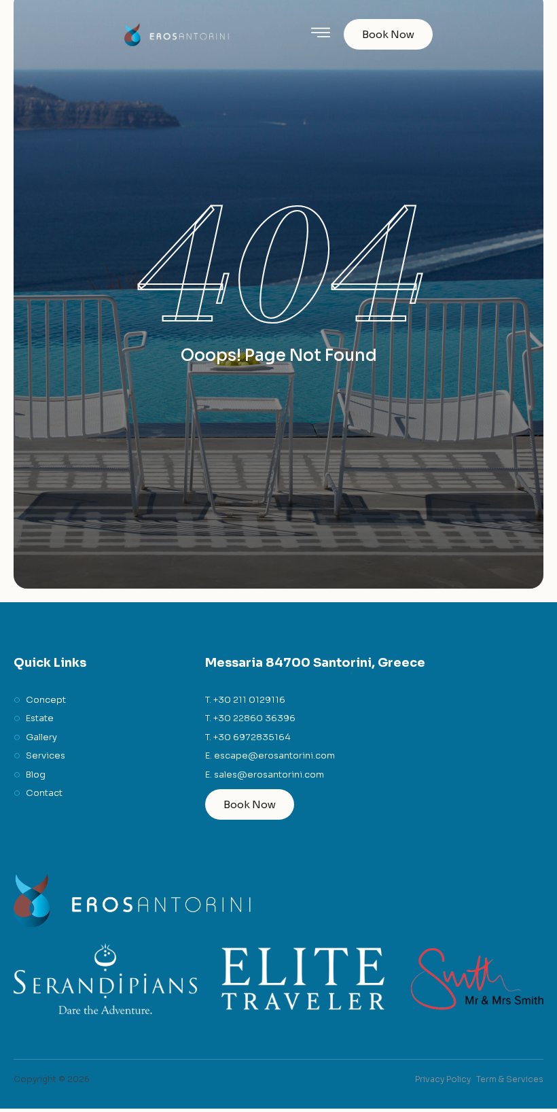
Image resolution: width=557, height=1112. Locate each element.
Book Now (388, 34)
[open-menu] (320, 34)
